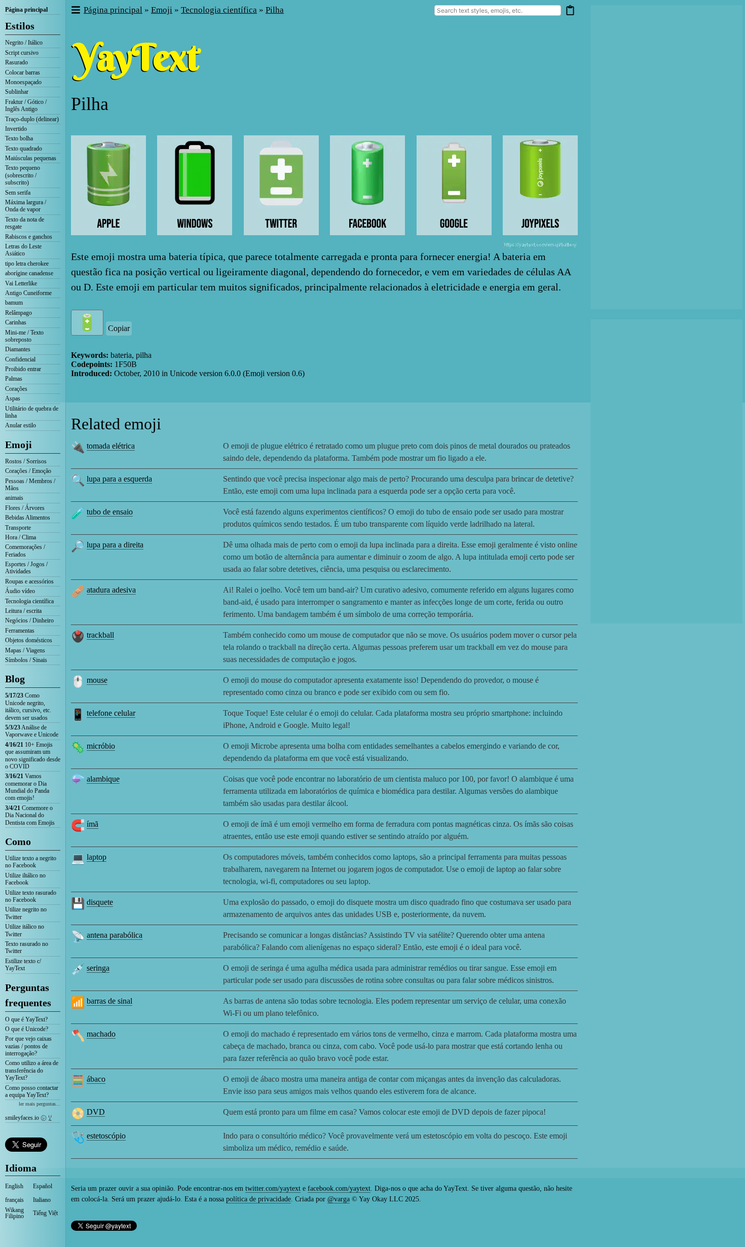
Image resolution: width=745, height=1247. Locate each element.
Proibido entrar (23, 369)
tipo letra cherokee (27, 263)
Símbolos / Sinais (26, 660)
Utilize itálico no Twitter (24, 930)
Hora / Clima (20, 537)
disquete (100, 902)
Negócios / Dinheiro (29, 620)
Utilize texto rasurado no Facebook (30, 896)
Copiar (119, 328)
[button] (75, 10)
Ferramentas (19, 630)
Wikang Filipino (14, 1213)
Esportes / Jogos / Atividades (26, 568)
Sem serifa (17, 192)
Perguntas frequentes (28, 995)
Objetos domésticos (28, 640)
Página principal (26, 9)
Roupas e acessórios (29, 581)
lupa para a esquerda (119, 478)
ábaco (96, 1079)
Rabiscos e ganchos (28, 236)
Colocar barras (22, 72)
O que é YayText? (26, 1019)
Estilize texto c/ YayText (23, 965)
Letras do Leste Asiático (23, 250)
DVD (96, 1112)
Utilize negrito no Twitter (26, 913)
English (14, 1186)
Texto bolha (19, 138)
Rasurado (16, 62)
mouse (97, 680)
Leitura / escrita (23, 610)
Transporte (18, 527)
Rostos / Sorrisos (26, 461)
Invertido (16, 128)
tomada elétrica (111, 446)
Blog (15, 678)
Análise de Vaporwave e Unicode (31, 731)
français (14, 1199)
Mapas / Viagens (25, 650)
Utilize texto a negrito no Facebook (30, 862)
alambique (103, 779)
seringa (98, 968)
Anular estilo (20, 425)
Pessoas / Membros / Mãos (30, 485)
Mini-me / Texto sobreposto (24, 336)
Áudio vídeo (20, 591)
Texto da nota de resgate (24, 223)
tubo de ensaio (110, 511)
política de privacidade (258, 1199)
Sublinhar (16, 91)
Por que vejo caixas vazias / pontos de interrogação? (28, 1046)
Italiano (42, 1199)
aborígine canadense (29, 273)
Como (18, 841)
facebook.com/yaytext (339, 1188)
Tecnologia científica (29, 601)
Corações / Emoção (28, 470)
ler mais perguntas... (39, 1104)
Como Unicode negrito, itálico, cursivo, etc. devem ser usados (28, 706)
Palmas (13, 378)
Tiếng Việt (45, 1213)
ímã (92, 824)
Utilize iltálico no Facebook (25, 879)
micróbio (101, 746)
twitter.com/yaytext (273, 1188)
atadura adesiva (111, 589)
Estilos (19, 25)
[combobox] (497, 10)
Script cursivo (22, 52)
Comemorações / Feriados (25, 550)
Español (42, 1186)
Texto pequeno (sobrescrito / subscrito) (22, 175)
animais (14, 497)
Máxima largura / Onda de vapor (25, 206)
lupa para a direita (115, 544)
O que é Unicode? (26, 1029)
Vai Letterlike (21, 283)
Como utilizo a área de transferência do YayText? (31, 1070)
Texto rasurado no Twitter (26, 947)
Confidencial (20, 359)
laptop (96, 857)
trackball (100, 635)
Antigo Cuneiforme (28, 293)
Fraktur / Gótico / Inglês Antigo (26, 105)
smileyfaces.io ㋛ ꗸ (28, 1117)
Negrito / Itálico (24, 42)
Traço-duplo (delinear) (32, 119)
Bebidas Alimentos (27, 517)
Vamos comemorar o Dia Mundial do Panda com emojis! (27, 787)
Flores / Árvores (25, 507)
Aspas (12, 398)
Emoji (18, 444)
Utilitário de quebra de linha (31, 412)
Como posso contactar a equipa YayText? (31, 1091)
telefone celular (111, 713)
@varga (338, 1199)
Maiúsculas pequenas (30, 158)
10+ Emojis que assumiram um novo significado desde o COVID (32, 755)
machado (101, 1034)
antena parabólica (114, 935)
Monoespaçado (23, 82)
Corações (16, 388)
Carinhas (15, 322)
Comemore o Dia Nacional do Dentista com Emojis (30, 815)
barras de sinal (109, 1001)
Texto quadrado (23, 148)
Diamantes (17, 349)
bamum (14, 302)
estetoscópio (106, 1135)
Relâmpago (18, 312)
